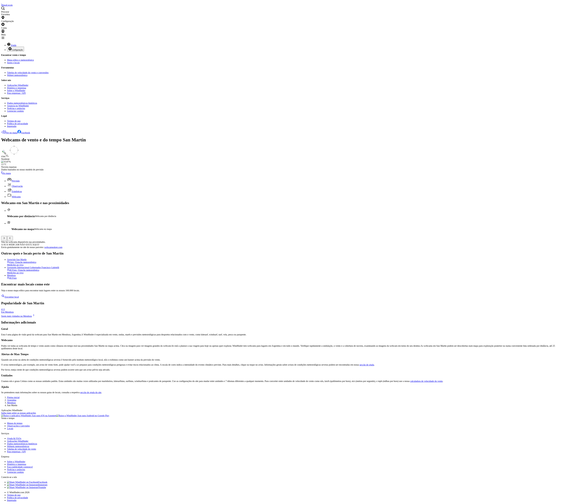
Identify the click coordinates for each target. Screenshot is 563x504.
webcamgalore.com (53, 247)
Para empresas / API (16, 93)
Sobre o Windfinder (16, 90)
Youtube (42, 487)
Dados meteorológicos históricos (22, 103)
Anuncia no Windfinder (18, 105)
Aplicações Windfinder (17, 85)
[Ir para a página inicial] (1, 2)
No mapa (6, 173)
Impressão (11, 126)
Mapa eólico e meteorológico (20, 60)
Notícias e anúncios (16, 108)
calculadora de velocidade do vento (426, 381)
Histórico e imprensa (16, 88)
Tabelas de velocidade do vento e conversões (28, 72)
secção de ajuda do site (90, 392)
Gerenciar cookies (15, 111)
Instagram (42, 484)
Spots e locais (13, 62)
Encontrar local (12, 297)
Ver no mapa (11, 132)
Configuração (17, 50)
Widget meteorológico (17, 75)
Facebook (25, 132)
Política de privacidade (17, 123)
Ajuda (13, 45)
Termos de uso (14, 121)
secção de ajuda (366, 364)
